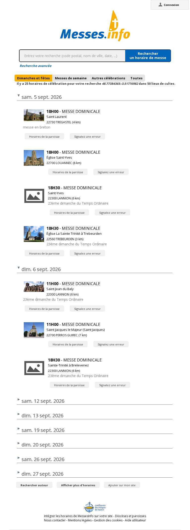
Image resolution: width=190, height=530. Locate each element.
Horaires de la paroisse (44, 136)
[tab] (33, 78)
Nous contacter (55, 520)
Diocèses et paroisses (130, 516)
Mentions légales (80, 520)
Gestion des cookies (108, 520)
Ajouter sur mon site (122, 485)
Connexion (171, 5)
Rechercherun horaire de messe (148, 55)
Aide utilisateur (135, 520)
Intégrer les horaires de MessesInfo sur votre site (78, 516)
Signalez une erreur (87, 136)
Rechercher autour (34, 485)
